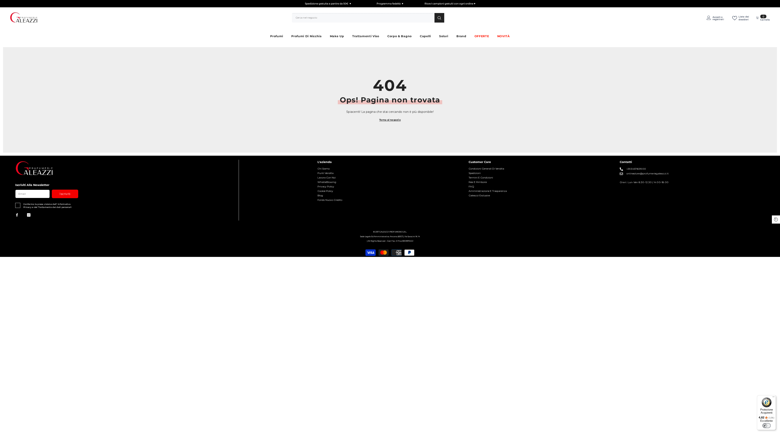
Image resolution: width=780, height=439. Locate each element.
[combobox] (363, 17)
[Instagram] (28, 215)
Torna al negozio (390, 119)
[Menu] (773, 397)
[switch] (767, 425)
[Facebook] (17, 215)
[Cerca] (368, 17)
